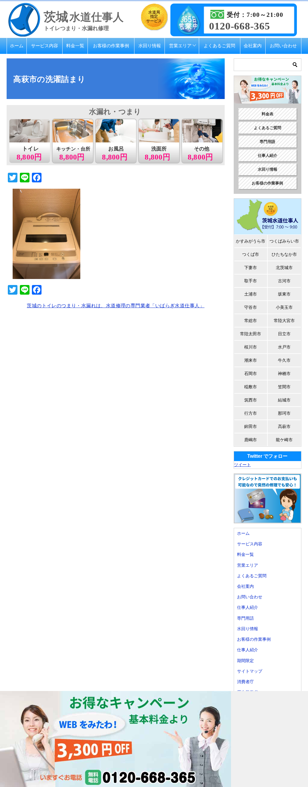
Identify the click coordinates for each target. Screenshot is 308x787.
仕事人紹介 (267, 155)
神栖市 (284, 373)
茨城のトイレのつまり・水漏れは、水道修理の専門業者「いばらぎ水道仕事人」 (115, 305)
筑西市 (250, 400)
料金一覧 (75, 45)
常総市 (250, 320)
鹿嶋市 (250, 439)
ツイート (242, 464)
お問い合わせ (283, 45)
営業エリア (180, 45)
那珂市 (284, 413)
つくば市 (250, 254)
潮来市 (250, 360)
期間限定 (245, 660)
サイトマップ (249, 671)
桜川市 (250, 347)
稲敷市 (250, 386)
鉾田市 (250, 426)
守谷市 (250, 307)
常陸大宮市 (284, 320)
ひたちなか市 (284, 254)
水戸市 (284, 347)
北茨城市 (284, 267)
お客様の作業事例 (111, 45)
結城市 (284, 400)
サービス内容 (44, 45)
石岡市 (250, 373)
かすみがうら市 (250, 241)
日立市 (284, 333)
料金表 (267, 114)
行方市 (250, 413)
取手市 (250, 280)
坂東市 (284, 294)
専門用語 (267, 141)
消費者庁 (245, 681)
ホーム (16, 45)
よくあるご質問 (219, 45)
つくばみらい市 (284, 241)
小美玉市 (284, 307)
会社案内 (253, 45)
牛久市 (284, 360)
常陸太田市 (250, 333)
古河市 (284, 280)
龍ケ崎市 (284, 439)
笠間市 (284, 386)
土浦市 (250, 294)
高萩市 (284, 426)
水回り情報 (149, 45)
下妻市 (250, 267)
